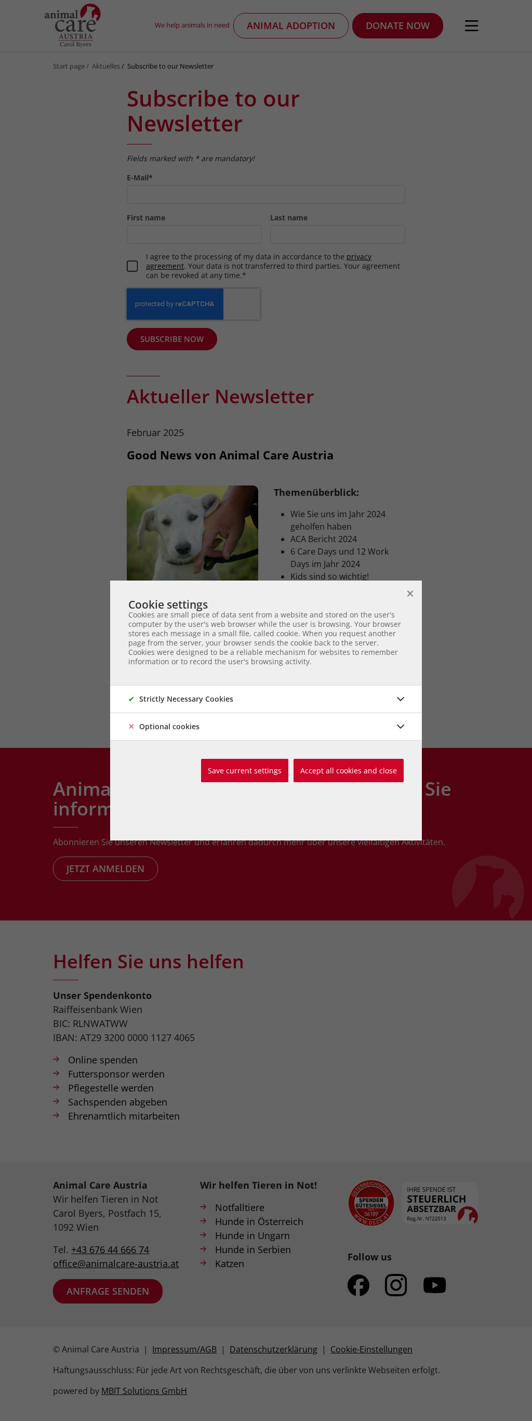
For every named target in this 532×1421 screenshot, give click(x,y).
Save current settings (245, 770)
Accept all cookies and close (348, 770)
